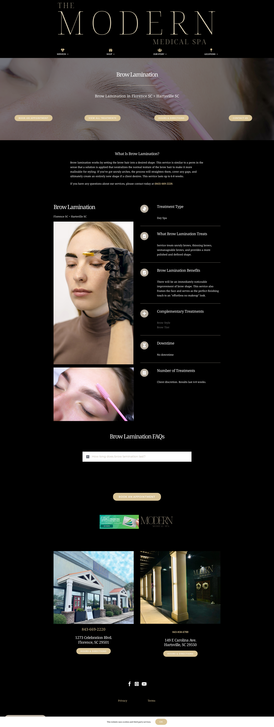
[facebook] (129, 684)
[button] (137, 456)
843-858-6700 (180, 632)
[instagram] (137, 684)
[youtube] (144, 684)
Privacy (122, 700)
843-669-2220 (93, 629)
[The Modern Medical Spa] (137, 2)
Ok (161, 722)
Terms (151, 700)
